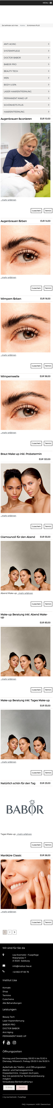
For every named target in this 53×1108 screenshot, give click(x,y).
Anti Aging (10, 44)
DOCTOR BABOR (12, 57)
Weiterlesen (25, 138)
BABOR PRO (10, 64)
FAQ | (24, 1104)
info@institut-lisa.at (22, 966)
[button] (45, 2)
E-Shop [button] (9, 1087)
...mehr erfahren (8, 200)
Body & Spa (10, 84)
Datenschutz (45, 1104)
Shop (5, 991)
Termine (7, 995)
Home (22, 25)
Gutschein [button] (36, 211)
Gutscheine (8, 999)
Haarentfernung (14, 111)
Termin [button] (48, 211)
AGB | (38, 1104)
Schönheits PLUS (13, 105)
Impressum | (31, 1104)
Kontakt (7, 987)
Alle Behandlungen (12, 1003)
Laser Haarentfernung (18, 91)
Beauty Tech (11, 71)
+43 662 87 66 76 (20, 972)
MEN (6, 78)
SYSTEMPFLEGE (12, 51)
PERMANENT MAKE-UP (16, 98)
